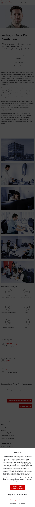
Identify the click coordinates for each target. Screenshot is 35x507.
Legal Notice (22, 503)
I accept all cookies (17, 487)
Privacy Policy (13, 503)
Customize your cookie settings (17, 500)
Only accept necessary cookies (17, 494)
